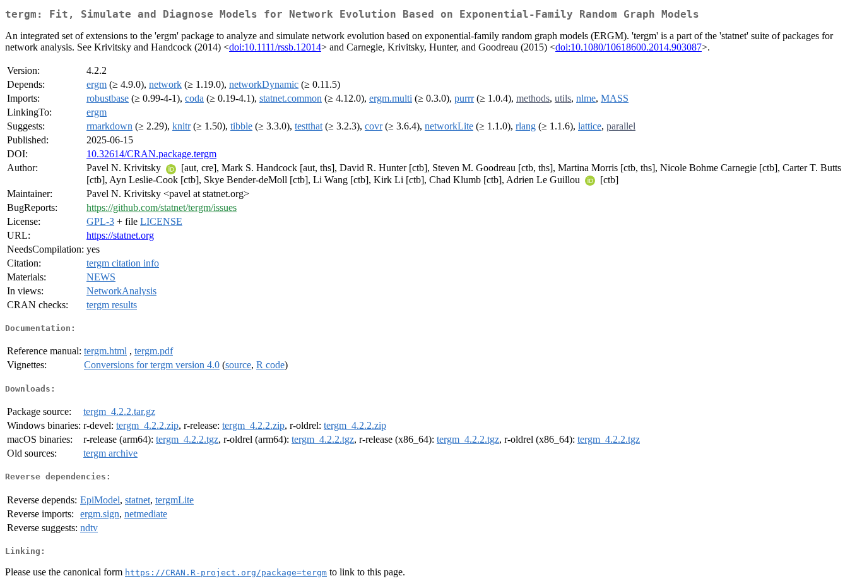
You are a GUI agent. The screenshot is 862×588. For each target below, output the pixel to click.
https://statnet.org (120, 235)
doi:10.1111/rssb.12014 (275, 47)
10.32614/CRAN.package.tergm (151, 153)
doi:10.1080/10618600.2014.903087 (628, 47)
